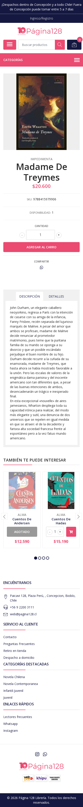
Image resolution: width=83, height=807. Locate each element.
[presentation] (4, 516)
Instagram (10, 730)
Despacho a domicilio (18, 657)
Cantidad (41, 226)
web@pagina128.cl (23, 614)
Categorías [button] (13, 60)
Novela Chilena (14, 677)
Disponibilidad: (40, 213)
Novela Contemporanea (20, 684)
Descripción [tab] (29, 296)
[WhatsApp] (45, 754)
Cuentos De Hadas (61, 521)
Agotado (22, 532)
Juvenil (7, 697)
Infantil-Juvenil (13, 691)
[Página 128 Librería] (40, 31)
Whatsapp (10, 724)
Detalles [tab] (56, 296)
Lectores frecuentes (17, 717)
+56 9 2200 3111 (22, 607)
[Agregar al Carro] (71, 532)
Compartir (41, 261)
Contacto (10, 637)
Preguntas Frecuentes (19, 644)
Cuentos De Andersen (21, 521)
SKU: (29, 199)
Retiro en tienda (14, 651)
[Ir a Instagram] (37, 754)
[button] (36, 558)
